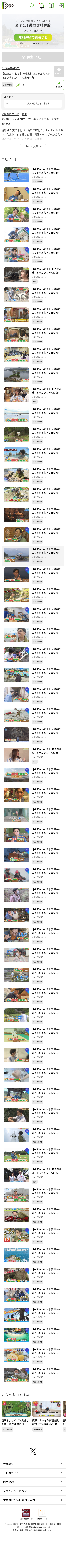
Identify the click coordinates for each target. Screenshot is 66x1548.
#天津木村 (19, 119)
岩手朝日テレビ (10, 114)
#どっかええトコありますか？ (44, 119)
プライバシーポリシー (16, 1491)
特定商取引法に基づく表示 (19, 1500)
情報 (24, 114)
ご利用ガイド (11, 1473)
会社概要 (8, 1464)
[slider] (19, 85)
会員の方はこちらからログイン (33, 43)
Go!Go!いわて (11, 68)
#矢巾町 (6, 119)
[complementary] (33, 31)
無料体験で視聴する (33, 37)
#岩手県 (6, 124)
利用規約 (8, 1482)
